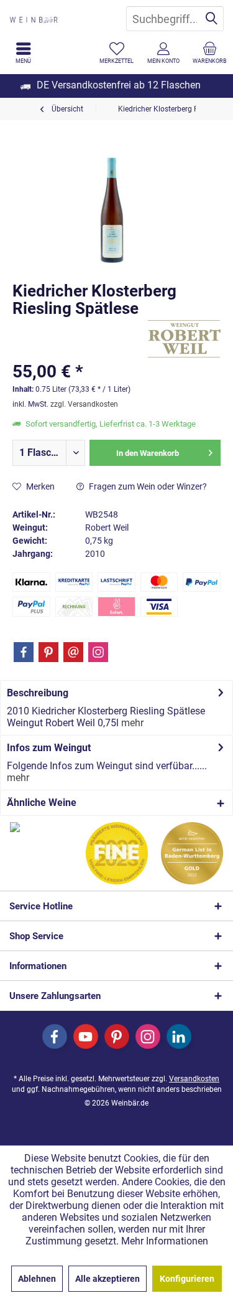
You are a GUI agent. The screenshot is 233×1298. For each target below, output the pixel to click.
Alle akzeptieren (107, 1279)
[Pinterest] (48, 652)
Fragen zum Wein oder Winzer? (147, 486)
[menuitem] (209, 53)
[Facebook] (24, 652)
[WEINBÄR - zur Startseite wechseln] (58, 18)
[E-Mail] (73, 652)
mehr (131, 723)
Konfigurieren (187, 1279)
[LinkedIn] (179, 1036)
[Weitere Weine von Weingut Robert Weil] (184, 339)
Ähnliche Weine (41, 802)
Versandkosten (194, 1078)
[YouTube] (85, 1036)
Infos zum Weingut (49, 748)
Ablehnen (37, 1279)
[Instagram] (98, 652)
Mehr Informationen (164, 1241)
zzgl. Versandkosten (84, 404)
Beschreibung (37, 693)
